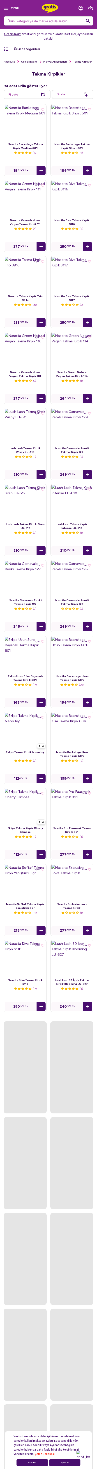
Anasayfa (9, 61)
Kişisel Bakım (29, 61)
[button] (41, 170)
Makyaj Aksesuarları (55, 61)
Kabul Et (32, 1462)
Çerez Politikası (45, 1454)
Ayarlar (65, 1462)
